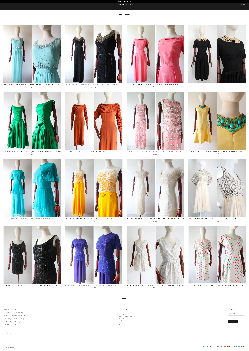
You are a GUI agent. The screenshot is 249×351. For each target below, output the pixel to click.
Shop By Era (52, 7)
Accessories (141, 7)
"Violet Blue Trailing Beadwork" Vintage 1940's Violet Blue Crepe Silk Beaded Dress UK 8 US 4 (93, 285)
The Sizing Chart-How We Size (126, 314)
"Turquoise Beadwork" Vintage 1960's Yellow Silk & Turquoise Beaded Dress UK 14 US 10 (217, 151)
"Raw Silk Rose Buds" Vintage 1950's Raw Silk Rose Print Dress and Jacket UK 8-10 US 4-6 (216, 285)
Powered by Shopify (9, 347)
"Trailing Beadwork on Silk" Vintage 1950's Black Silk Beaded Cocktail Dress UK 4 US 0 (32, 285)
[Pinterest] (10, 333)
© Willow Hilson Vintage (12, 345)
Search (237, 4)
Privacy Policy (122, 322)
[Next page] (145, 297)
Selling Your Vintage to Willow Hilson (127, 316)
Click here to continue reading (11, 324)
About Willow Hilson (123, 318)
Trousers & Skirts (129, 7)
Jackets (97, 7)
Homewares (175, 7)
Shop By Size (63, 7)
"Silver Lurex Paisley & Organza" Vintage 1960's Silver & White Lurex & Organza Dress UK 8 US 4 (155, 285)
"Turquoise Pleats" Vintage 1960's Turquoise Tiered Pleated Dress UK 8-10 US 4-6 (32, 218)
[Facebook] (4, 333)
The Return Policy (123, 320)
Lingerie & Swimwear (163, 7)
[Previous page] (104, 297)
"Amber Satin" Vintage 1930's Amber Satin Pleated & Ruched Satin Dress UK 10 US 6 (93, 151)
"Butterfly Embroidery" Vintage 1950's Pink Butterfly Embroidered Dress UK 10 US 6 (155, 84)
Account (231, 4)
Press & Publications (123, 312)
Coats (90, 7)
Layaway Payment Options (125, 326)
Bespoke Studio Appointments (191, 7)
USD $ (4, 4)
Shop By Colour (74, 7)
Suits (119, 7)
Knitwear (113, 7)
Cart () (243, 4)
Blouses (104, 7)
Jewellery (151, 7)
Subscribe (233, 321)
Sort (243, 20)
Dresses (83, 7)
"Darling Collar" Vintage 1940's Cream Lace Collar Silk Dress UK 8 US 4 (216, 84)
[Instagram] (7, 333)
